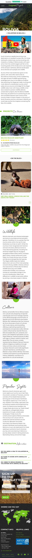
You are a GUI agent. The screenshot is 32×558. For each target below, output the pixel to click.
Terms (12, 554)
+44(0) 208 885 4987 (7, 550)
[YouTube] (25, 554)
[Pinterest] (28, 554)
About (7, 554)
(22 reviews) (12, 140)
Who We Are (19, 532)
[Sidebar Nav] (29, 5)
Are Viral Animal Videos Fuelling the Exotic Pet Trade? (15, 197)
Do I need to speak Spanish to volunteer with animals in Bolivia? (14, 462)
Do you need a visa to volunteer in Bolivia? (14, 452)
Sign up (5, 497)
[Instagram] (22, 554)
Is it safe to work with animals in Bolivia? (14, 457)
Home (3, 554)
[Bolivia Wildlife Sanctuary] (16, 126)
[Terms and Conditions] (22, 541)
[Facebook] (18, 554)
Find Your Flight (20, 534)
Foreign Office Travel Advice (23, 536)
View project (16, 150)
